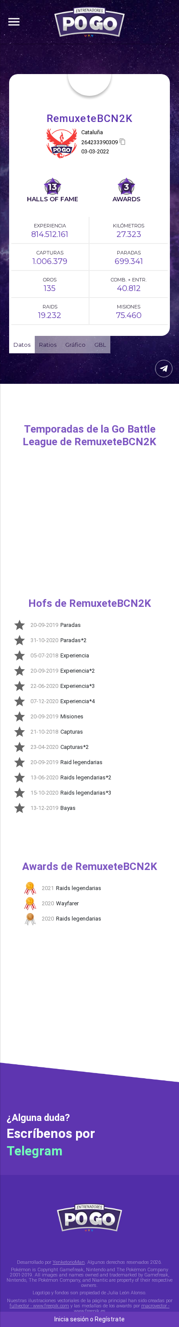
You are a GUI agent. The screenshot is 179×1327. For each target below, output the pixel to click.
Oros (49, 280)
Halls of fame (52, 199)
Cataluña (92, 132)
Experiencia (50, 226)
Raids (50, 307)
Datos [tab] (21, 344)
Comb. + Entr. (128, 280)
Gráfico (75, 344)
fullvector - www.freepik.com (39, 1306)
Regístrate (110, 1319)
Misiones (128, 307)
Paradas (129, 253)
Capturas (49, 253)
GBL (100, 344)
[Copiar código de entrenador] (122, 142)
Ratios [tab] (47, 344)
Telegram (35, 1150)
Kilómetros (128, 226)
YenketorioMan (69, 1262)
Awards (126, 199)
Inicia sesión (71, 1319)
